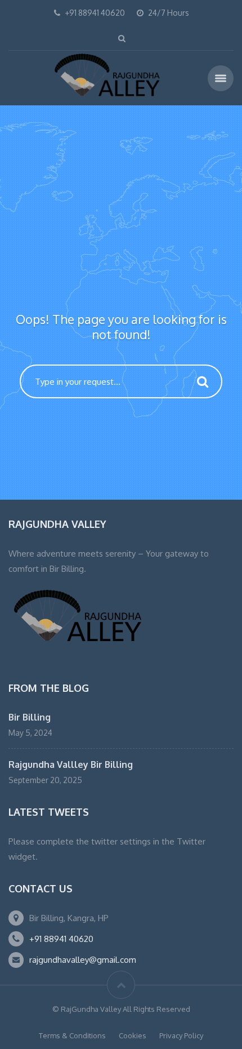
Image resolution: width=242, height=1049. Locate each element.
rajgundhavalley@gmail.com (82, 959)
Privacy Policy (181, 1035)
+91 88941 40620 (61, 939)
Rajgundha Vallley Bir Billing (70, 764)
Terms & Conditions (72, 1035)
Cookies (132, 1035)
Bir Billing (29, 717)
